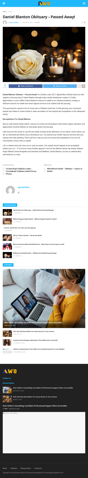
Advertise (14, 468)
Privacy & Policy (26, 468)
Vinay (6, 408)
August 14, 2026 (10, 325)
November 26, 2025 (20, 352)
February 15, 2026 (19, 343)
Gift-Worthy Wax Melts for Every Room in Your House (33, 331)
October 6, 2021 (27, 22)
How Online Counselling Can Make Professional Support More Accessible (33, 322)
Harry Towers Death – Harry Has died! (27, 235)
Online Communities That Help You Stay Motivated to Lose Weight (39, 349)
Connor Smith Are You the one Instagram (20, 228)
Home (5, 11)
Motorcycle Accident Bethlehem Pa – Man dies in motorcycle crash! (38, 244)
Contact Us (38, 468)
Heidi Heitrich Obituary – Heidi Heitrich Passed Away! (33, 210)
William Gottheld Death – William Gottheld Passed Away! (35, 253)
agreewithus (14, 22)
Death (10, 11)
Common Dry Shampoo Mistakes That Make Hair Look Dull (35, 340)
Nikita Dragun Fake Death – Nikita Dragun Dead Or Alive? (35, 219)
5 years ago (17, 213)
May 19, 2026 (18, 334)
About (5, 468)
